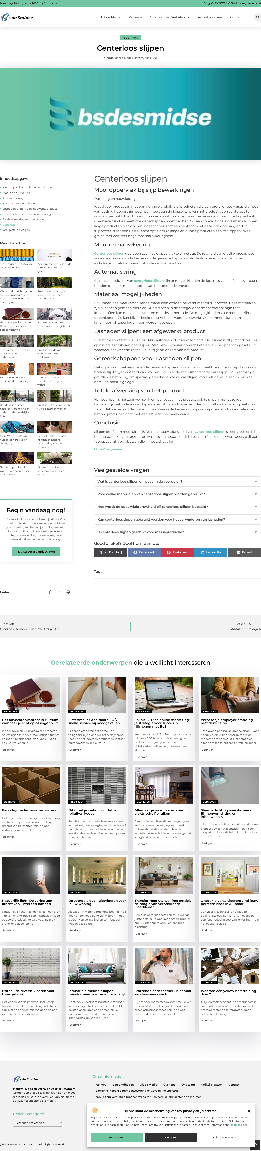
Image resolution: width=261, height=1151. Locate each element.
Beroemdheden (123, 1084)
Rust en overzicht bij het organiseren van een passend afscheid (52, 295)
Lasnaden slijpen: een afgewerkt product (30, 208)
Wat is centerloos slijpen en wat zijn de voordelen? (177, 481)
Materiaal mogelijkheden (20, 203)
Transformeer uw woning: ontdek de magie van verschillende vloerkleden (163, 904)
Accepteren (117, 1137)
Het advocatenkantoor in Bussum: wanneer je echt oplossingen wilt (15, 326)
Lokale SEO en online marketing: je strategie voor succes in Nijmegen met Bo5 (162, 723)
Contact (236, 17)
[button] (249, 1111)
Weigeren (171, 1137)
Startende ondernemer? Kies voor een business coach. (163, 992)
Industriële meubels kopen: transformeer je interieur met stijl (96, 992)
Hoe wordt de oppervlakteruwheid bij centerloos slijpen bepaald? (177, 507)
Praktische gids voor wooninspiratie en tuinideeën (49, 353)
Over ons (169, 1084)
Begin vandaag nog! (36, 510)
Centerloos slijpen (109, 253)
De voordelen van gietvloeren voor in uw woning (97, 902)
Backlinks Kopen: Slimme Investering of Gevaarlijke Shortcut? (137, 1090)
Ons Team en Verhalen (167, 17)
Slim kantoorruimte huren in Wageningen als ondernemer (16, 353)
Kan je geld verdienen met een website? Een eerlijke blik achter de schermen (148, 1096)
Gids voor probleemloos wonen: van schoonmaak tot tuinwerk (15, 471)
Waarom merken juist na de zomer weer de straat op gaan (54, 267)
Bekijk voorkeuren (224, 1137)
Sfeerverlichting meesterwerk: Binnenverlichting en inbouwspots (226, 813)
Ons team (188, 1084)
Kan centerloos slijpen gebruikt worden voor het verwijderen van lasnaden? (177, 519)
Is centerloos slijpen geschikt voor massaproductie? (177, 532)
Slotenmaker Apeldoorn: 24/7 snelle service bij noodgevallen (94, 721)
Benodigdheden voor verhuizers (29, 810)
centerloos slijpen (149, 281)
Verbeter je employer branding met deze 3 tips (227, 721)
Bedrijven (130, 37)
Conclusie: (9, 224)
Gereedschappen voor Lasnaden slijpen (29, 214)
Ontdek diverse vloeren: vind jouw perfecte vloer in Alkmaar (229, 902)
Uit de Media (110, 17)
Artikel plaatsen (210, 17)
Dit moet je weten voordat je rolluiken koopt (92, 811)
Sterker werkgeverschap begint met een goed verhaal (52, 381)
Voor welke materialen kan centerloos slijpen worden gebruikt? (177, 494)
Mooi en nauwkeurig (16, 192)
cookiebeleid (238, 1124)
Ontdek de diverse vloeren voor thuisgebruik (28, 992)
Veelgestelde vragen (16, 230)
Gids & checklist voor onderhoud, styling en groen (50, 471)
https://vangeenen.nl (109, 449)
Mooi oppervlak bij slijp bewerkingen (27, 187)
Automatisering (13, 198)
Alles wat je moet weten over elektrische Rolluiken (159, 811)
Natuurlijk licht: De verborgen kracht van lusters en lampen (27, 902)
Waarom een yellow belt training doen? (228, 992)
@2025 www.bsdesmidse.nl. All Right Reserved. (32, 1144)
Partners (135, 17)
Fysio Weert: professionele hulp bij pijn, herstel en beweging (16, 439)
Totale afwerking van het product (24, 219)
